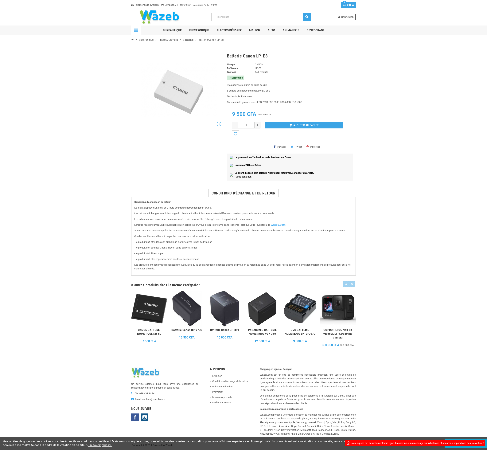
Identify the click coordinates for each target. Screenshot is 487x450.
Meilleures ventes (221, 402)
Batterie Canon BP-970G (186, 329)
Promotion (217, 391)
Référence (232, 68)
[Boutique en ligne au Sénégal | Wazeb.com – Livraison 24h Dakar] (159, 16)
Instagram (144, 417)
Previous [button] (346, 284)
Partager (281, 146)
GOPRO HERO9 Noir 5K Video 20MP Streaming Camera (337, 333)
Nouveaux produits (222, 397)
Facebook (135, 417)
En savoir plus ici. (100, 445)
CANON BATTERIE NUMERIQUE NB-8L (149, 331)
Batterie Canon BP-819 (224, 329)
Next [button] (352, 284)
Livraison (217, 375)
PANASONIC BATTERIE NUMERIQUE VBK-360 (262, 331)
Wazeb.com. (278, 224)
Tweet (298, 146)
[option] (149, 320)
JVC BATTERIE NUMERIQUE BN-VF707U (300, 331)
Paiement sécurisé (222, 386)
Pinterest (315, 146)
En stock (231, 72)
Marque (231, 64)
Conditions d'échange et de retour (230, 381)
